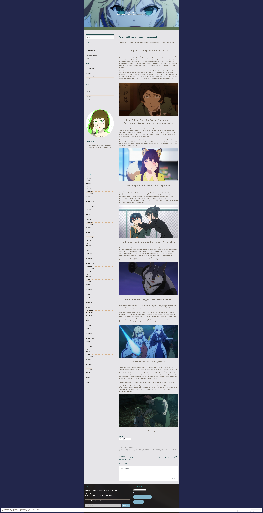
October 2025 (89, 204)
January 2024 (89, 258)
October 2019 (89, 364)
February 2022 (89, 305)
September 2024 (90, 237)
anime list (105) (89, 58)
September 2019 (90, 367)
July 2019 (88, 372)
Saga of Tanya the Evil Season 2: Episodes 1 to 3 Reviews (98, 493)
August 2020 (89, 346)
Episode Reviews (140, 28)
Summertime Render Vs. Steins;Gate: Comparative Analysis (128, 458)
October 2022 (89, 292)
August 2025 (89, 209)
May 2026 (88, 186)
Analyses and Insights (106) (92, 55)
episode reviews (141, 449)
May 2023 (88, 279)
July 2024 (88, 243)
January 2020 (89, 359)
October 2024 (89, 235)
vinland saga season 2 (164, 450)
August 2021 (89, 318)
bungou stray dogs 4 (133, 449)
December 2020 (89, 336)
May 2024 (88, 248)
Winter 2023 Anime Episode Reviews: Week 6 (166, 457)
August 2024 (89, 240)
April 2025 (88, 219)
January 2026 (89, 196)
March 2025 (89, 222)
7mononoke (133, 35)
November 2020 (90, 338)
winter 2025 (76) (90, 78)
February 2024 (89, 255)
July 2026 (88, 180)
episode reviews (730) (91, 68)
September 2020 (90, 343)
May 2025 (88, 217)
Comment (173, 478)
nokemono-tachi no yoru (141, 450)
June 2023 (88, 276)
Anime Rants (131, 12)
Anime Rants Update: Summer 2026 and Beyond (96, 500)
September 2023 (90, 268)
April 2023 (88, 281)
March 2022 (89, 302)
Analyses (117, 28)
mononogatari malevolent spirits (128, 450)
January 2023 (89, 289)
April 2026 (88, 188)
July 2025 (88, 211)
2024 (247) (88, 94)
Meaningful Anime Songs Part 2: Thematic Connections (98, 495)
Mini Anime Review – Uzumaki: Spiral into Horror (97, 498)
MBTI (133, 28)
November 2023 (90, 263)
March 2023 (89, 284)
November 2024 (90, 232)
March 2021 (88, 328)
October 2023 (89, 266)
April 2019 (88, 380)
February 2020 (89, 356)
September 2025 (90, 206)
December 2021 (89, 310)
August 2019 (89, 369)
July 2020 (88, 349)
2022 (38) (88, 99)
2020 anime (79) (90, 76)
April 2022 (88, 299)
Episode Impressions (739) (92, 47)
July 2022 (88, 294)
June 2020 (88, 351)
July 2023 (88, 274)
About (110, 28)
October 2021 (89, 315)
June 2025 (88, 214)
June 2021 (88, 323)
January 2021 (89, 333)
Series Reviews (150, 28)
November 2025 (90, 201)
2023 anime (126, 449)
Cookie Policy (27, 510)
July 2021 (88, 320)
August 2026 (89, 178)
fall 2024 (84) (89, 73)
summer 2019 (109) (90, 53)
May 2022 (88, 297)
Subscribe (125, 505)
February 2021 (89, 331)
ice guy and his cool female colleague (152, 449)
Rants (127, 28)
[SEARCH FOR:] (100, 37)
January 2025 (89, 227)
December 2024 (89, 230)
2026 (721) (88, 89)
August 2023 (89, 271)
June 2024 (88, 245)
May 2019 (88, 377)
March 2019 (88, 382)
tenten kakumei (156, 450)
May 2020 (88, 354)
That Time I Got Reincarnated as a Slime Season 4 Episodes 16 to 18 (101, 490)
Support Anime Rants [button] (142, 497)
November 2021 (89, 312)
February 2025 (89, 224)
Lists (122, 28)
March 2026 (89, 191)
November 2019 (89, 362)
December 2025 (89, 199)
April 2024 (88, 250)
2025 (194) (88, 91)
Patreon (138, 502)
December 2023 (89, 261)
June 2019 (88, 375)
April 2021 (88, 325)
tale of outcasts (149, 450)
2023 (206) (88, 96)
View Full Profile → (90, 152)
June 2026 (88, 183)
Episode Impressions (129, 447)
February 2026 (89, 193)
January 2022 (89, 307)
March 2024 (89, 253)
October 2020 (89, 341)
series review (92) (90, 71)
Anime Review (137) (90, 50)
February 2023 (89, 287)
